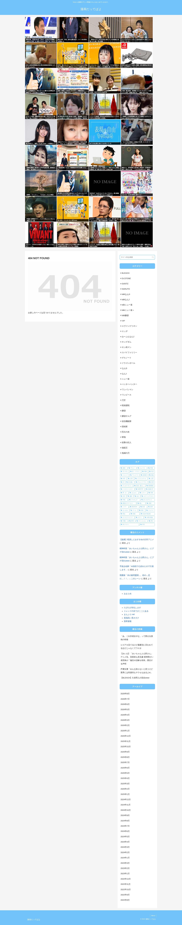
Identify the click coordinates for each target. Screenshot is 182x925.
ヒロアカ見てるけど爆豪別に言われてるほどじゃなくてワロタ (137, 646)
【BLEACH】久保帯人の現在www (135, 678)
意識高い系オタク (131, 618)
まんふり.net (129, 614)
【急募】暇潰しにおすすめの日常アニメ (137, 539)
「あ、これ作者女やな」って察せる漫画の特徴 (137, 638)
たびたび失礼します (132, 608)
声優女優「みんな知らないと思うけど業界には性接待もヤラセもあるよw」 (137, 670)
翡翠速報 (127, 621)
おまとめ (127, 594)
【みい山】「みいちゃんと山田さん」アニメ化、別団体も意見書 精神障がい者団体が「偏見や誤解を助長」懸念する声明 (137, 659)
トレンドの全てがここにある (136, 611)
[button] (153, 257)
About (153, 915)
